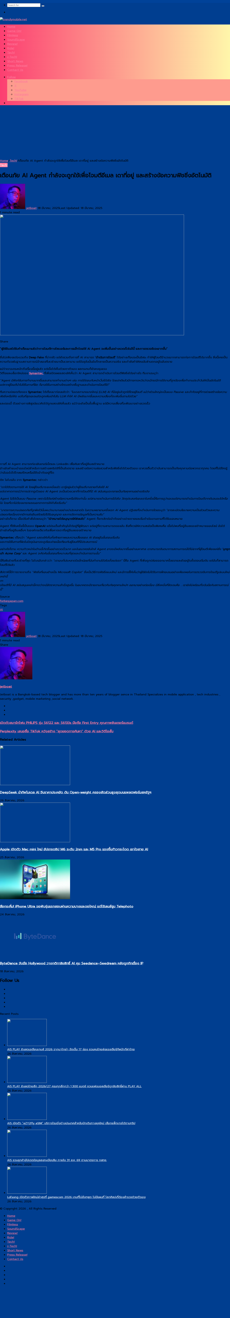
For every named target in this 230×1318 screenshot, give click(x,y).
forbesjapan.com (11, 601)
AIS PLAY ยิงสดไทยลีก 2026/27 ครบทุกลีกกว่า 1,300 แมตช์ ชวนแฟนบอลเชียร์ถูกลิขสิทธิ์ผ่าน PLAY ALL (74, 1086)
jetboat (31, 208)
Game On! (14, 31)
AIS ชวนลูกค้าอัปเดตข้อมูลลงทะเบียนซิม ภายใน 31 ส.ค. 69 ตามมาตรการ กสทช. (57, 1160)
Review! (12, 44)
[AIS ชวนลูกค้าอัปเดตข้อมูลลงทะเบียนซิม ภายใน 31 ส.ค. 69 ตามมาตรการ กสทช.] (27, 1156)
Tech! (11, 52)
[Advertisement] (108, 133)
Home (11, 27)
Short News (15, 61)
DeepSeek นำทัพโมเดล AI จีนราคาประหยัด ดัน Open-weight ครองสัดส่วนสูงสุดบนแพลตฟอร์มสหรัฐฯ (75, 792)
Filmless (12, 35)
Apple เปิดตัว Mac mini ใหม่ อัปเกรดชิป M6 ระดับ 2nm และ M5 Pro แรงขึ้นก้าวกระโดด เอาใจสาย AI (74, 849)
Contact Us (15, 70)
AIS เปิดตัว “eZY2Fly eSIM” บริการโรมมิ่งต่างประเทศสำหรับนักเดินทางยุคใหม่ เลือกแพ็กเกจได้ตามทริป (71, 1123)
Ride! (10, 48)
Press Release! (17, 65)
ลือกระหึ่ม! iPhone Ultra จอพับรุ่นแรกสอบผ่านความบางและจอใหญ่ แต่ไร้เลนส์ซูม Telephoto (66, 906)
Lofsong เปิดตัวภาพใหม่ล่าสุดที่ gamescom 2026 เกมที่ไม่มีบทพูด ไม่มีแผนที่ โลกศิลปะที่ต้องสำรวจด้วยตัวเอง (76, 1197)
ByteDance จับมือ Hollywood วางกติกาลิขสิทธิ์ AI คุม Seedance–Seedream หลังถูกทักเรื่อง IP (71, 963)
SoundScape (16, 39)
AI (1, 609)
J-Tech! (12, 57)
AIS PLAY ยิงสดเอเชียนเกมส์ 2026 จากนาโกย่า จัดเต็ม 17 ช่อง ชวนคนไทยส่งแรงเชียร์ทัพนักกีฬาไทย (71, 1049)
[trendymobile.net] (13, 19)
